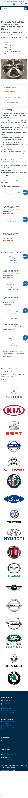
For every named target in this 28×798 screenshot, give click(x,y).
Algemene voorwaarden (9, 721)
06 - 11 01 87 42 (6, 752)
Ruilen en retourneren (9, 727)
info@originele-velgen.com (9, 754)
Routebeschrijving (6, 761)
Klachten (5, 729)
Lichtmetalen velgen (8, 712)
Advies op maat (7, 707)
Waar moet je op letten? (9, 710)
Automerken (11, 12)
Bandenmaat (6, 703)
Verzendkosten (7, 725)
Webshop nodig (5, 770)
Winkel (5, 12)
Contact (5, 730)
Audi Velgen (19, 12)
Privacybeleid (6, 723)
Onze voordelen (7, 708)
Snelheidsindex (7, 705)
